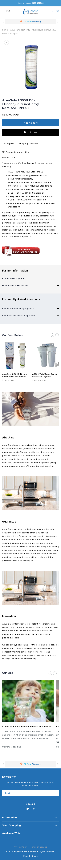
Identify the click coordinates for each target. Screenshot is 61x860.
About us (8, 437)
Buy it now (30, 132)
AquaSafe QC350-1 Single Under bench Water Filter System (14, 375)
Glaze (35, 856)
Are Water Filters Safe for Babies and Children (27, 726)
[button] (3, 11)
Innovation (9, 616)
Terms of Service (38, 847)
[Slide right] (57, 335)
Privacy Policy (20, 847)
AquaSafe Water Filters (25, 851)
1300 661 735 (38, 3)
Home (5, 30)
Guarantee (9, 521)
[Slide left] (52, 335)
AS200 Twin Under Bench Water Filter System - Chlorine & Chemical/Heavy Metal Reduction (45, 375)
